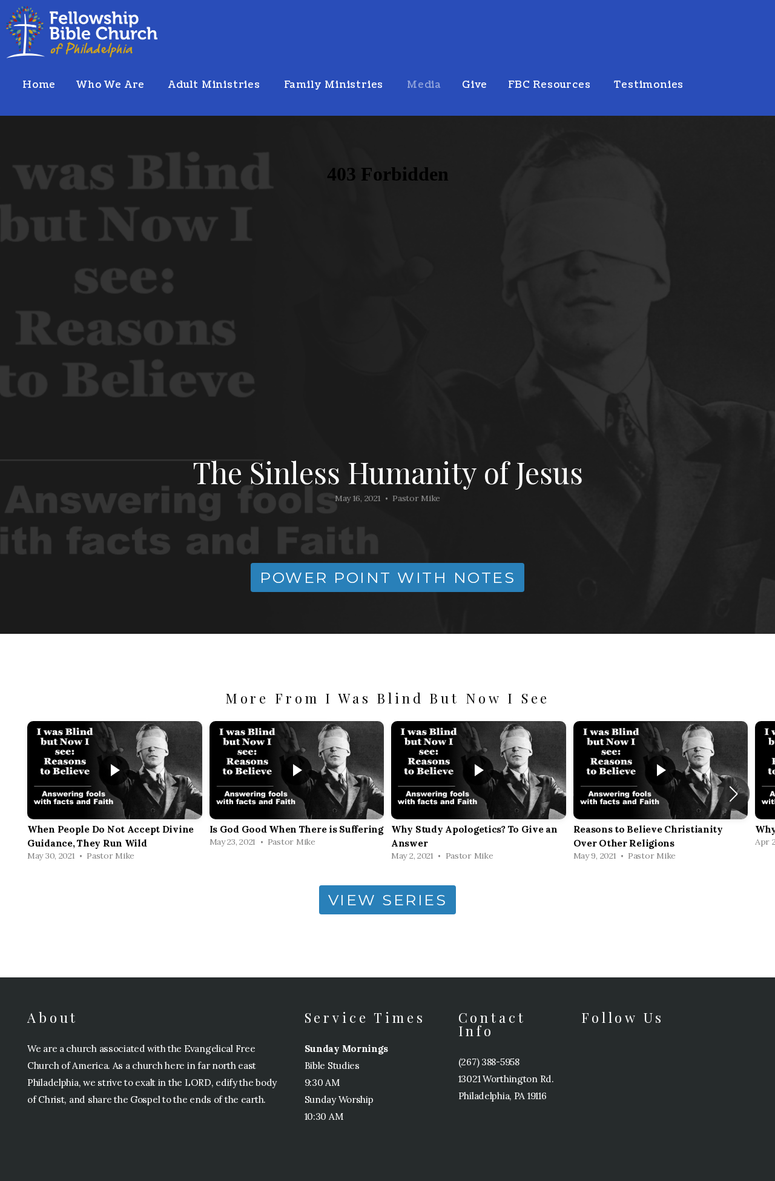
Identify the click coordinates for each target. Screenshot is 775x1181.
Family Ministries (335, 84)
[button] (733, 793)
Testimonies (649, 84)
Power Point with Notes (387, 577)
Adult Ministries (215, 84)
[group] (114, 794)
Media (424, 84)
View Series (387, 900)
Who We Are (112, 84)
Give (474, 84)
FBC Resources (550, 84)
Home (39, 84)
